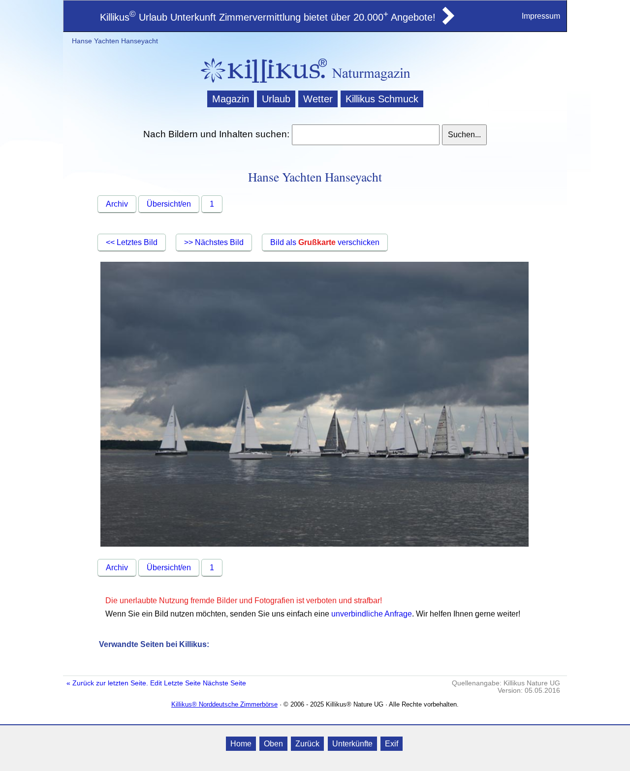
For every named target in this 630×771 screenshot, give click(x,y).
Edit (156, 683)
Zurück (307, 744)
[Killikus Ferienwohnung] (447, 21)
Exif (391, 744)
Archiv (117, 204)
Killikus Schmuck (382, 98)
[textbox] (365, 134)
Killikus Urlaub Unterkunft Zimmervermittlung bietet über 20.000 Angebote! (268, 17)
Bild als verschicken (324, 242)
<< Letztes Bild (132, 242)
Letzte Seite (182, 683)
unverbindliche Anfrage (371, 614)
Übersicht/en (169, 204)
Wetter (318, 98)
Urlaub (276, 98)
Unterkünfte (352, 744)
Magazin (230, 98)
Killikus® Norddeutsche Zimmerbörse (224, 704)
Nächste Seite (224, 683)
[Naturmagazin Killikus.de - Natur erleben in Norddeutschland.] (261, 84)
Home (241, 744)
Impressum (541, 16)
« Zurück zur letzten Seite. (107, 683)
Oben (273, 744)
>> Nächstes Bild (214, 242)
